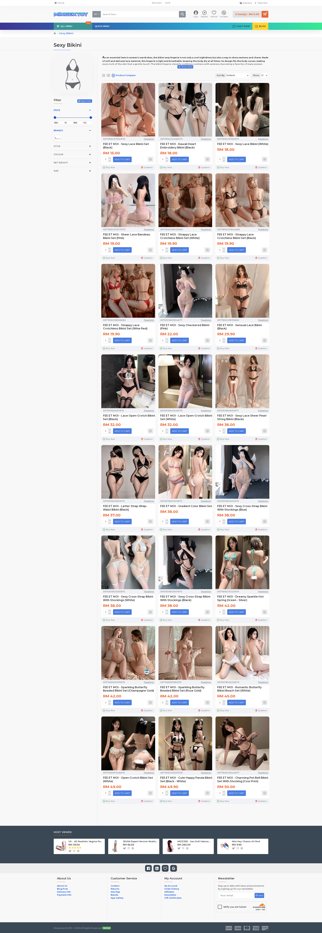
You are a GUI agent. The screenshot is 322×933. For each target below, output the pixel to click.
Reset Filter (85, 101)
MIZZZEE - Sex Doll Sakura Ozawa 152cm (194, 841)
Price (57, 110)
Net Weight (61, 162)
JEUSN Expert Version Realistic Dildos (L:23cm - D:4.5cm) (140, 841)
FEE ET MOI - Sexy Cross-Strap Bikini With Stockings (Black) (185, 598)
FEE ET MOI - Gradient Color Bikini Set (186, 506)
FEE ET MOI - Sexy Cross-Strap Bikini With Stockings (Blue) (242, 508)
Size (56, 171)
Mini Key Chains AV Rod (246, 841)
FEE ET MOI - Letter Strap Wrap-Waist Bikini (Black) (125, 508)
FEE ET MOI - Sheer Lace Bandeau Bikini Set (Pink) (126, 236)
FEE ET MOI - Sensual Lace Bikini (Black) (239, 327)
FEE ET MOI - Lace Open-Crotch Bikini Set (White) (186, 417)
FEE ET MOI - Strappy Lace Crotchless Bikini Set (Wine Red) (125, 327)
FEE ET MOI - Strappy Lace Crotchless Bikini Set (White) (180, 236)
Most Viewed (63, 832)
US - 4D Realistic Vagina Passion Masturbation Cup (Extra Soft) (85, 841)
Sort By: (221, 75)
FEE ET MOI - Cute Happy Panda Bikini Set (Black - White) (186, 779)
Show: (256, 75)
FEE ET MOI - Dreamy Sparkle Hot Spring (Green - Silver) (240, 598)
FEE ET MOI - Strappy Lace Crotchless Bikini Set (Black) (236, 236)
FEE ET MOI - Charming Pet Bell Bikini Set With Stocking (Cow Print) (242, 779)
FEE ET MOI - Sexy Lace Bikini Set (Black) (126, 145)
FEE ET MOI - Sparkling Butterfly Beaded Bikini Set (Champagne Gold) (128, 689)
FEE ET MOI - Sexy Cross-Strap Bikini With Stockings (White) (128, 598)
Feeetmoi (149, 139)
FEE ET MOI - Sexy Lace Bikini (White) (242, 144)
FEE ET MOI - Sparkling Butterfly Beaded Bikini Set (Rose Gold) (182, 689)
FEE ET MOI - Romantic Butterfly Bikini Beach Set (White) (239, 689)
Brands (58, 130)
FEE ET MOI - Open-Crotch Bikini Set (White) (128, 779)
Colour (58, 154)
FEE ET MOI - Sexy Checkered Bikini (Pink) (184, 327)
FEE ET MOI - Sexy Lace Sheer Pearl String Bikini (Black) (241, 417)
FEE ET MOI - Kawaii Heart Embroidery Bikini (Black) (178, 145)
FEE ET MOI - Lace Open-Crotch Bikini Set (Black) (129, 417)
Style (57, 146)
